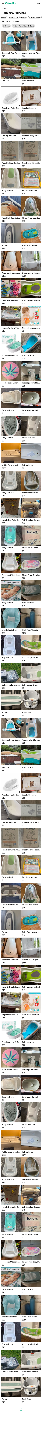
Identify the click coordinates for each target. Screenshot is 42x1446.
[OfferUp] (10, 3)
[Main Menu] (3, 3)
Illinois (5, 8)
